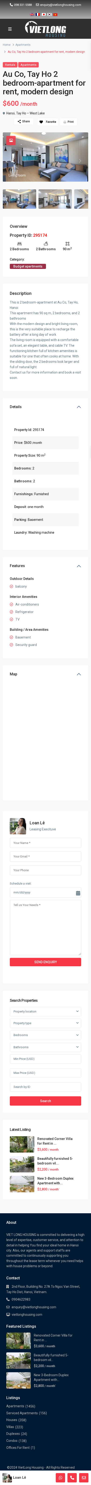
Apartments (23, 44)
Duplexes (13, 1434)
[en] (32, 13)
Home (6, 44)
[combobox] (45, 1011)
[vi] (55, 13)
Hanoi (10, 113)
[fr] (38, 13)
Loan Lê (37, 822)
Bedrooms (21, 1035)
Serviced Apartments (22, 1413)
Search (45, 1101)
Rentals (10, 65)
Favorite (51, 121)
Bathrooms (21, 1047)
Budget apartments (27, 266)
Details (16, 407)
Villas (10, 1427)
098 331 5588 (23, 5)
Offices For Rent (18, 1448)
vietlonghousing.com (27, 1314)
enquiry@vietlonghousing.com (60, 5)
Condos (12, 1441)
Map (13, 674)
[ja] (44, 13)
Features (17, 566)
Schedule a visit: (21, 883)
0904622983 (21, 1299)
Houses (11, 1420)
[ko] (49, 13)
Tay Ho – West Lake (30, 113)
